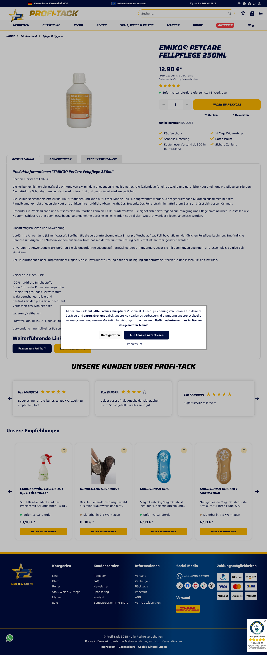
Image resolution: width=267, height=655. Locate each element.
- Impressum (133, 344)
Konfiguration (110, 335)
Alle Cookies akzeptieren (146, 335)
